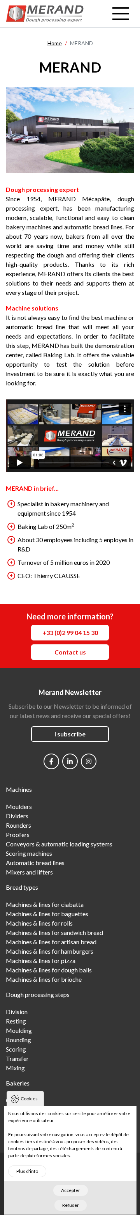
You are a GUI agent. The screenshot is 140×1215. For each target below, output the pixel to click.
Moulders (19, 806)
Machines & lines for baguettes (47, 913)
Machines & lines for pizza (40, 960)
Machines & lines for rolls (39, 923)
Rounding (18, 1039)
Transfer (17, 1058)
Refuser (70, 1205)
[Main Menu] (120, 13)
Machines (19, 789)
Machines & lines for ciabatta (45, 904)
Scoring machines (29, 853)
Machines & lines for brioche (44, 979)
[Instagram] (88, 761)
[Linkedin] (70, 761)
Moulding (19, 1030)
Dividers (17, 815)
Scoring (16, 1049)
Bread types (22, 887)
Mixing (15, 1067)
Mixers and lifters (29, 872)
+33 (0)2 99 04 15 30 (70, 632)
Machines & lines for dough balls (49, 970)
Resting (16, 1021)
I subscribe (70, 734)
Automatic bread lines (35, 862)
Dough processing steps (38, 994)
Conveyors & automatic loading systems (59, 844)
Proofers (18, 834)
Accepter (70, 1190)
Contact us (70, 652)
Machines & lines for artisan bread (51, 941)
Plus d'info (27, 1171)
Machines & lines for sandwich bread (54, 932)
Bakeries (18, 1083)
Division (17, 1011)
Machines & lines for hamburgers (49, 951)
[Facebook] (51, 761)
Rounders (18, 825)
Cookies (29, 1098)
